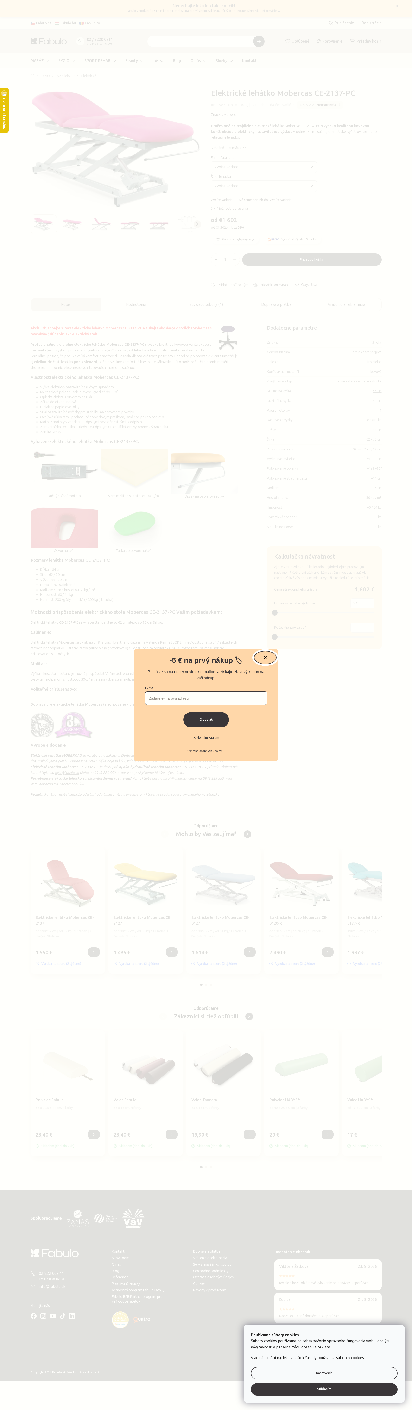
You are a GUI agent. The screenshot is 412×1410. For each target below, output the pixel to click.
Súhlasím (324, 1389)
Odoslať (206, 720)
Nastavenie (324, 1373)
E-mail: (151, 688)
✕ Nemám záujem (206, 738)
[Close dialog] (265, 657)
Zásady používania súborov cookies (334, 1357)
